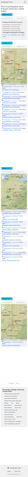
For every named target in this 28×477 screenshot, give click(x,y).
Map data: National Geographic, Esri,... (12, 84)
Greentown (5, 130)
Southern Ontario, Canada (9, 419)
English (4, 229)
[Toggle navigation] (25, 2)
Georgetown (5, 94)
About (9, 471)
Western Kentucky (18, 405)
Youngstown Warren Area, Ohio (10, 409)
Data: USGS (17, 471)
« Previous (11, 383)
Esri (26, 84)
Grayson (4, 260)
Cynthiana (5, 117)
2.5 (8, 35)
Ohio (19, 35)
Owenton (4, 98)
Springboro (14, 35)
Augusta (4, 121)
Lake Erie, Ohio (18, 407)
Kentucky (10, 98)
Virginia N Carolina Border (9, 412)
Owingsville (5, 240)
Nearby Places (21, 18)
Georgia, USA (19, 416)
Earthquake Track (6, 2)
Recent (6, 14)
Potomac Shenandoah (9, 416)
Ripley (3, 102)
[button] (18, 65)
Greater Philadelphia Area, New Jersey (12, 423)
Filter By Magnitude (7, 18)
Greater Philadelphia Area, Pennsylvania (12, 421)
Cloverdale (5, 225)
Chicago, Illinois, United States (10, 398)
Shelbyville (5, 213)
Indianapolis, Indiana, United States (11, 393)
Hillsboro (4, 219)
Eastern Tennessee (8, 407)
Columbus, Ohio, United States (10, 396)
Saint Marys (5, 245)
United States (15, 89)
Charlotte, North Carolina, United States (12, 400)
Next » (17, 383)
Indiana (11, 130)
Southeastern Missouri (9, 414)
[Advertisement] (14, 149)
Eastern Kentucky (8, 405)
